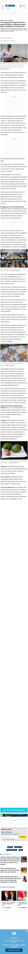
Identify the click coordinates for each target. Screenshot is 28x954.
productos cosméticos (11, 850)
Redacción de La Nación (7, 38)
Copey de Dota (18, 847)
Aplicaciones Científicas (6, 20)
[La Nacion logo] (10, 5)
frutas (21, 850)
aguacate (10, 847)
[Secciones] (2, 6)
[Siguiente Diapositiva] (26, 899)
